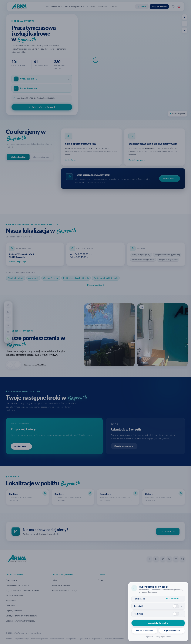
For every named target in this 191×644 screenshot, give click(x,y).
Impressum (149, 637)
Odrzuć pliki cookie (144, 630)
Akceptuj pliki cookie (158, 623)
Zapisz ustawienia (172, 630)
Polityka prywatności (163, 637)
